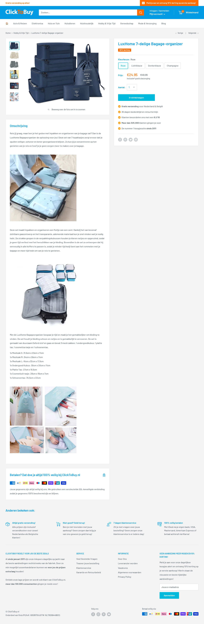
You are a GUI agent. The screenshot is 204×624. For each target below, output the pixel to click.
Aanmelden (169, 595)
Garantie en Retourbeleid (88, 572)
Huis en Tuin (54, 23)
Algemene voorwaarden (129, 572)
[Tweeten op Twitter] (131, 139)
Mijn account (156, 13)
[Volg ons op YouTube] (109, 614)
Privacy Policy (124, 576)
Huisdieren (70, 23)
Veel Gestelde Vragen (86, 559)
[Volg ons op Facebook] (93, 614)
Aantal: (121, 87)
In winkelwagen (136, 97)
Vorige (180, 33)
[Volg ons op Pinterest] (104, 614)
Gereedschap (126, 23)
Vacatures (123, 568)
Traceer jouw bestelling (87, 563)
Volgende (192, 33)
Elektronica (37, 23)
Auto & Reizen (20, 23)
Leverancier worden (128, 563)
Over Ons (122, 559)
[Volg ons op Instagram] (98, 614)
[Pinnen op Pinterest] (125, 139)
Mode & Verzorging (147, 23)
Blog (163, 23)
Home (8, 33)
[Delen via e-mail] (136, 139)
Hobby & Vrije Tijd (106, 23)
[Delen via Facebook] (120, 139)
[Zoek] (140, 12)
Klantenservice (83, 568)
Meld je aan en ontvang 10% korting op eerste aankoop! (171, 3)
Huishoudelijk (86, 23)
